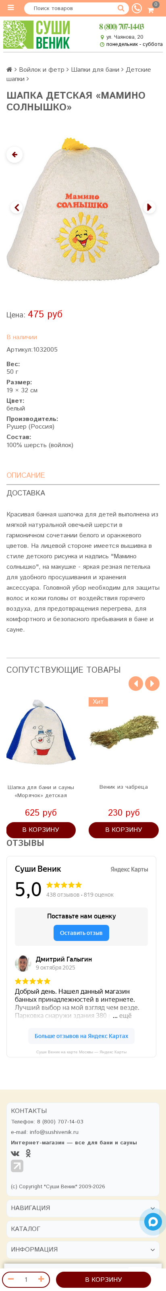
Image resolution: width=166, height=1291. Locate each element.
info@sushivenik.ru (54, 1132)
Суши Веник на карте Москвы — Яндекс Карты (81, 1052)
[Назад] (14, 155)
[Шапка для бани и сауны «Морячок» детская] (41, 732)
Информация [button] (34, 1250)
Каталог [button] (25, 1229)
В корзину (103, 1280)
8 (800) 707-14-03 (121, 26)
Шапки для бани (95, 70)
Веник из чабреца (124, 787)
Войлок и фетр (41, 70)
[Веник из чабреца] (124, 732)
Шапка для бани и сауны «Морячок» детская (41, 791)
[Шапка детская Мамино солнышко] (82, 209)
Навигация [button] (30, 1208)
